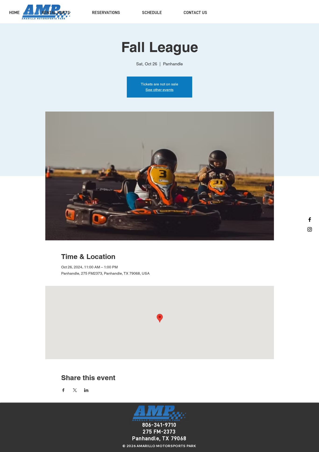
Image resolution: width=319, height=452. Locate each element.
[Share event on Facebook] (63, 390)
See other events (159, 90)
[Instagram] (310, 229)
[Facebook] (310, 220)
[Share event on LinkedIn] (86, 390)
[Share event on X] (75, 390)
